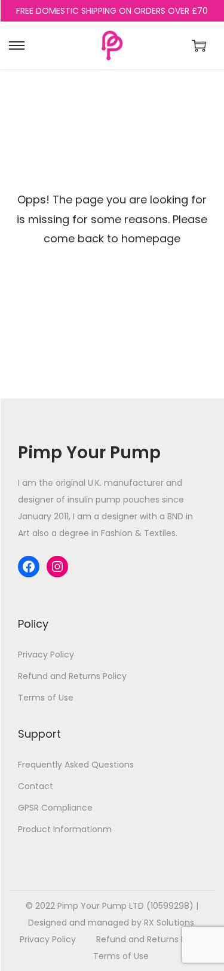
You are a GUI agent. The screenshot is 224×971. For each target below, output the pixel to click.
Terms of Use (45, 698)
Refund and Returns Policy (72, 676)
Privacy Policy (46, 654)
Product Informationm (65, 829)
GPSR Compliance (55, 808)
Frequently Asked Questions (76, 765)
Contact (35, 786)
